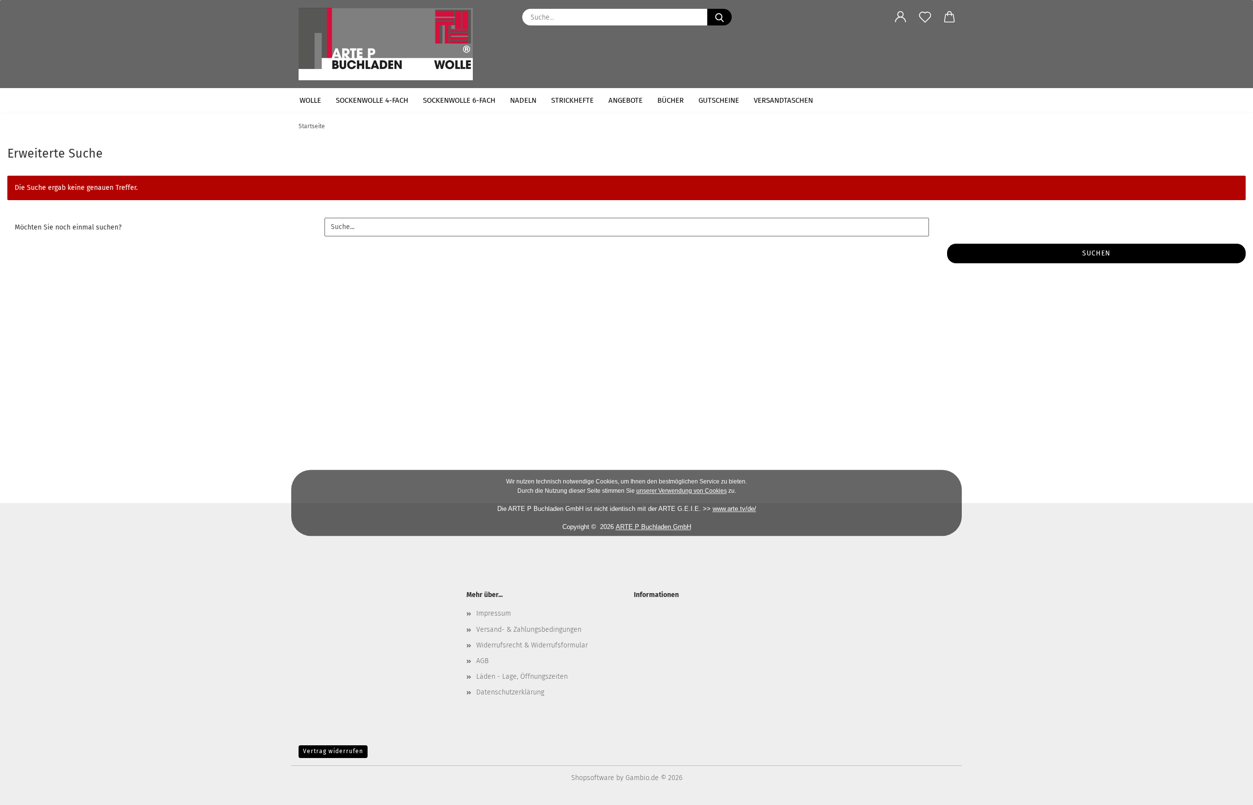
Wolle (310, 100)
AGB (482, 661)
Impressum (493, 613)
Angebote (625, 100)
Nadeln (523, 100)
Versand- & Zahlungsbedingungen (528, 629)
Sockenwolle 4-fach (372, 100)
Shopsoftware (592, 778)
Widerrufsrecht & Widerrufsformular (532, 645)
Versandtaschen (783, 100)
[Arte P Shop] (389, 44)
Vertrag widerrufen (333, 751)
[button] (900, 17)
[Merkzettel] (925, 17)
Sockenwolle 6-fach (459, 100)
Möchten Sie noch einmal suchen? (68, 227)
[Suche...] (719, 17)
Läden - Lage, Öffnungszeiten (522, 676)
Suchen (1096, 253)
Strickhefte (572, 100)
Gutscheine (718, 100)
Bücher (670, 100)
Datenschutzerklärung (510, 692)
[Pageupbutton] (1226, 790)
